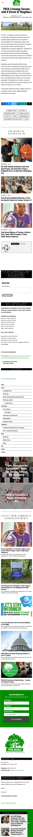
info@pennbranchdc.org (17, 770)
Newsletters (6, 437)
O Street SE (7, 116)
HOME (2, 385)
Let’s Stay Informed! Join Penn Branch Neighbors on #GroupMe (16, 623)
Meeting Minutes (7, 418)
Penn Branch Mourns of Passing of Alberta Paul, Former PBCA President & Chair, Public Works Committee (16, 234)
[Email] (29, 103)
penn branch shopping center (13, 119)
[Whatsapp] (24, 103)
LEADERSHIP (4, 406)
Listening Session (23, 113)
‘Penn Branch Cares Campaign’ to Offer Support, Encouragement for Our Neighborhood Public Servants (16, 587)
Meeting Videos (6, 440)
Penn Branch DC (24, 116)
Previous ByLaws (9, 403)
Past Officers (8, 412)
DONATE (3, 449)
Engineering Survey (9, 113)
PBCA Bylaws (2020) (8, 400)
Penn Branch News (27, 17)
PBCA (15, 116)
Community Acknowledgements (11, 17)
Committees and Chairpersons (10, 415)
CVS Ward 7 (22, 110)
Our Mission (5, 394)
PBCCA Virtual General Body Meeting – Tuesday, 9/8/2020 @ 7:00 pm (15, 681)
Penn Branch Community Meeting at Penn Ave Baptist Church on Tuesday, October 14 (16, 199)
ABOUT (2, 388)
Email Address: (8, 711)
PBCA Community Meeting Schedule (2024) (13, 397)
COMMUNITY (4, 424)
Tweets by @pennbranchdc (9, 378)
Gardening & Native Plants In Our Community (13, 428)
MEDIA (2, 434)
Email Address (6, 286)
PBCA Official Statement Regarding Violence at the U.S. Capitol (15, 654)
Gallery (4, 443)
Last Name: (7, 706)
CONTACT (3, 452)
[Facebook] (3, 103)
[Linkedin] (19, 103)
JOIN (2, 446)
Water (27, 119)
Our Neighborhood (7, 391)
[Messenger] (8, 103)
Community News (12, 110)
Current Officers (7, 409)
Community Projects (8, 421)
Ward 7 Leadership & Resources (10, 431)
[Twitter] (13, 103)
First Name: (7, 700)
